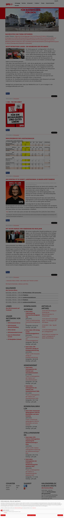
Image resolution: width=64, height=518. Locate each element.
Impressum (34, 507)
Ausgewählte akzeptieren (31, 515)
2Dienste (5, 512)
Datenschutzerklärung (18, 507)
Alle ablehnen (3, 515)
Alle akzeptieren (60, 515)
